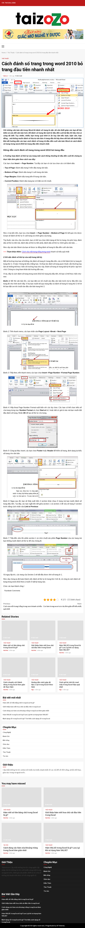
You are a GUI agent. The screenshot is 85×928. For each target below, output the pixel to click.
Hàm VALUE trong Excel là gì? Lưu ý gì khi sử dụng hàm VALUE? (70, 630)
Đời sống (6, 740)
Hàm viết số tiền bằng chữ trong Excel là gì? (14, 630)
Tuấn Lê (5, 76)
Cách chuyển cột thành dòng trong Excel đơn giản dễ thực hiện (14, 667)
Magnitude (49, 925)
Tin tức (5, 756)
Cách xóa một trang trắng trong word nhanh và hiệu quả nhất (22, 606)
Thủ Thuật (5, 58)
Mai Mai (5, 650)
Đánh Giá (6, 736)
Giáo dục (6, 744)
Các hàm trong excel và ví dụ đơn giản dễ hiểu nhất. (62, 605)
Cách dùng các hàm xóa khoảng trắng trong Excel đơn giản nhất (26, 711)
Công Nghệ (7, 732)
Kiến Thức (6, 748)
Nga (32, 689)
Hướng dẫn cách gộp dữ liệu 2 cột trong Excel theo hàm (42, 667)
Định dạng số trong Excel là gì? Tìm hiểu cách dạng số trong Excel (26, 718)
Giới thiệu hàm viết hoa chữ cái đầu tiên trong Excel (42, 630)
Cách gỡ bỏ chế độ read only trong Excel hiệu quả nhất (70, 667)
